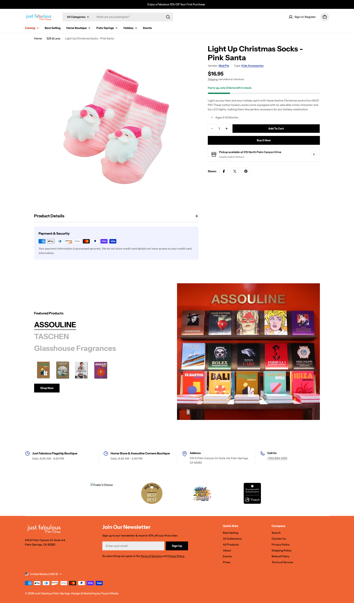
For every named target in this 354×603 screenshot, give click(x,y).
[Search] (168, 17)
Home (38, 38)
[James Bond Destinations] (62, 370)
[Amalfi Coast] (101, 370)
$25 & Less (53, 38)
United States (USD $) (44, 574)
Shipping (213, 79)
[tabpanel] (96, 376)
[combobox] (118, 17)
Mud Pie (224, 65)
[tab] (55, 324)
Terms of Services (151, 556)
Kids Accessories (252, 65)
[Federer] (81, 370)
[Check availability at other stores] (314, 154)
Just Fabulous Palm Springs (52, 593)
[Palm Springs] (43, 370)
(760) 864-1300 (277, 458)
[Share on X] (234, 171)
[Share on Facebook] (223, 171)
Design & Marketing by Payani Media (94, 593)
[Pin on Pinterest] (246, 171)
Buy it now (264, 140)
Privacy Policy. (176, 556)
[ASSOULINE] (248, 351)
